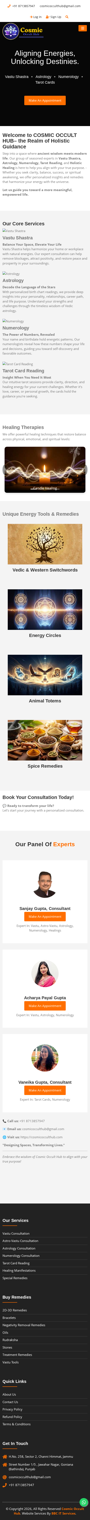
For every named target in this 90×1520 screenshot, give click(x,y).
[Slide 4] (56, 489)
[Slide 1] (34, 489)
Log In (37, 17)
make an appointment (45, 100)
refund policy (12, 1417)
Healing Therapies (23, 427)
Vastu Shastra (18, 237)
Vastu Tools (11, 1362)
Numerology (16, 328)
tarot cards (45, 82)
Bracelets (9, 1318)
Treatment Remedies (17, 1355)
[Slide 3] (49, 489)
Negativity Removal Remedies (24, 1325)
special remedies (15, 1278)
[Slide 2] (41, 489)
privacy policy (12, 1409)
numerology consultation (21, 1255)
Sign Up (55, 17)
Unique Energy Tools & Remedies (41, 514)
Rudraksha (10, 1340)
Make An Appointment (45, 916)
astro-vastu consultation (20, 1241)
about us (9, 1394)
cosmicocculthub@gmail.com (60, 6)
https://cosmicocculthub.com (42, 1137)
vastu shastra (16, 77)
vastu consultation (16, 1233)
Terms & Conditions (17, 1424)
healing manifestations (19, 1270)
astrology (43, 77)
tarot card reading (16, 1263)
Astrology (13, 280)
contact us (10, 1402)
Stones (7, 1347)
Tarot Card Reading (23, 370)
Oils (5, 1332)
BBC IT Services (63, 1513)
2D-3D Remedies (15, 1310)
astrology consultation (19, 1248)
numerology (68, 77)
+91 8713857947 (23, 6)
